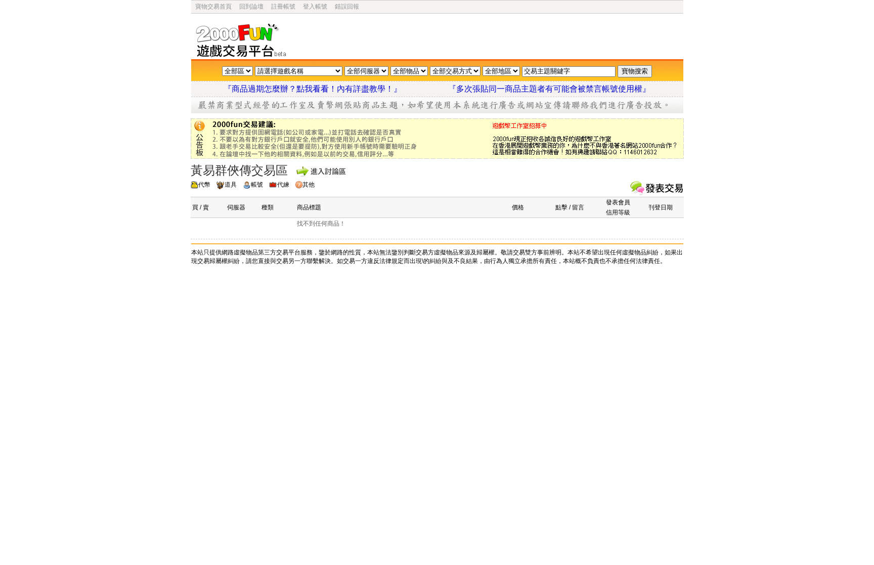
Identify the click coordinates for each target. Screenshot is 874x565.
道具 (231, 184)
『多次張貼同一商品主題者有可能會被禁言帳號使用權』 (549, 88)
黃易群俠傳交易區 (239, 170)
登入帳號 (315, 6)
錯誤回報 (347, 6)
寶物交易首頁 (213, 6)
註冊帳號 (283, 6)
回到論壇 (251, 6)
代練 (283, 184)
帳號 (257, 184)
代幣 (204, 184)
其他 (308, 184)
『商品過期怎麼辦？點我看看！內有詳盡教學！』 (325, 88)
